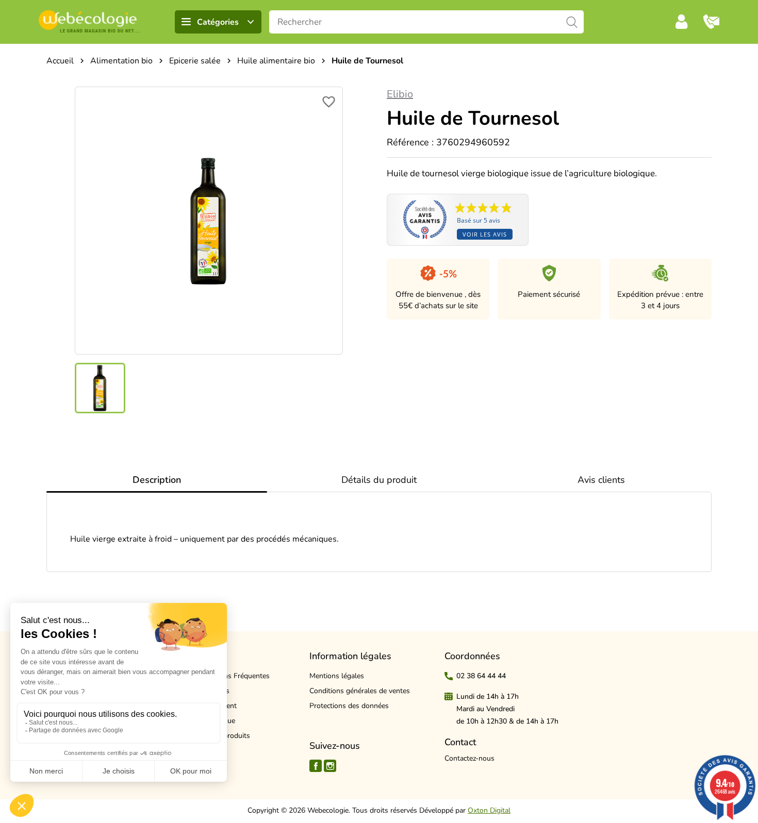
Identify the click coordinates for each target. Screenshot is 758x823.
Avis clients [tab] (601, 480)
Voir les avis (485, 234)
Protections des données (349, 706)
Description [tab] (157, 480)
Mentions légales (336, 676)
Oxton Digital (489, 810)
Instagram (330, 766)
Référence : (410, 142)
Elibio (400, 94)
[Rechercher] (572, 21)
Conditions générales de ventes (359, 691)
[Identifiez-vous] (681, 21)
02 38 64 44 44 (481, 676)
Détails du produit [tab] (379, 480)
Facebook (315, 766)
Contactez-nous (469, 758)
